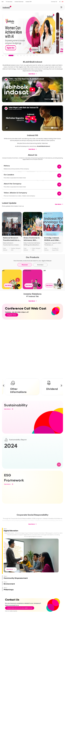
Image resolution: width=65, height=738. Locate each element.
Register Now (11, 315)
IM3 (2, 1)
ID (59, 1)
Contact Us (54, 1)
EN (62, 1)
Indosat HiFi (29, 1)
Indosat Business (19, 1)
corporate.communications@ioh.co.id (19, 608)
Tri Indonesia (9, 1)
